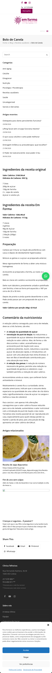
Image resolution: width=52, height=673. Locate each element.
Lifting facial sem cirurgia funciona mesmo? (21, 129)
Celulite (6, 73)
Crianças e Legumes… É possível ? (18, 521)
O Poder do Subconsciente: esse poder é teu (21, 153)
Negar (26, 657)
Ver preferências (26, 664)
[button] (48, 625)
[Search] (26, 54)
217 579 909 (28, 7)
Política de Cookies (15, 670)
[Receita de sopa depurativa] (26, 448)
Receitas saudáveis (11, 92)
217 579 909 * (8, 579)
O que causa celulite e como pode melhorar (21, 137)
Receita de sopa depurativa (15, 464)
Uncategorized (9, 102)
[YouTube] (25, 3)
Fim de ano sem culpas (13, 479)
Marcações (27, 11)
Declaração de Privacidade (32, 670)
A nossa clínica (9, 612)
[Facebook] (22, 3)
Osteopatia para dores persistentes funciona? (22, 120)
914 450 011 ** (9, 582)
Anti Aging (7, 69)
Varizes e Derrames (11, 107)
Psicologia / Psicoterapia (13, 88)
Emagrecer (7, 78)
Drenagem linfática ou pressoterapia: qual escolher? (25, 145)
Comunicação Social (11, 621)
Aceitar (26, 650)
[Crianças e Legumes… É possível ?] (26, 503)
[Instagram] (30, 3)
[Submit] (47, 54)
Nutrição (6, 83)
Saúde (5, 97)
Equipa (6, 616)
